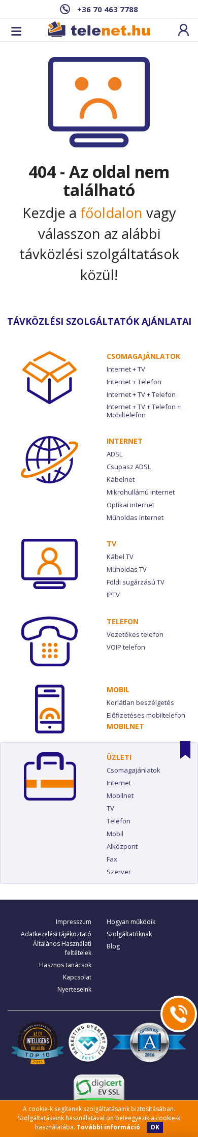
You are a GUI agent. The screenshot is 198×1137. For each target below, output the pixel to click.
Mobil (118, 689)
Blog (113, 946)
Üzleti (119, 757)
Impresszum (73, 921)
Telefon (123, 621)
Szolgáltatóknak (129, 934)
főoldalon (111, 212)
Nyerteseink (74, 989)
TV (111, 543)
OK (154, 1127)
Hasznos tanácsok (65, 965)
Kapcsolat (77, 977)
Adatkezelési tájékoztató (56, 934)
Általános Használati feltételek (62, 948)
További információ (108, 1127)
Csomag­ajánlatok (143, 356)
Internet (125, 441)
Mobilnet (125, 726)
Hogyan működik (131, 921)
